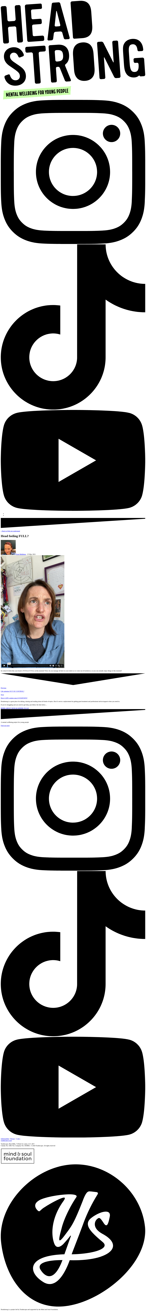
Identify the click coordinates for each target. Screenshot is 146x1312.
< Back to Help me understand (10, 531)
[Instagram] (73, 243)
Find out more (5, 725)
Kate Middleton (21, 554)
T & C (18, 1139)
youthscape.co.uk (6, 1140)
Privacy (12, 1139)
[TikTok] (73, 409)
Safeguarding (5, 1139)
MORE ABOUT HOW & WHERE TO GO (15, 708)
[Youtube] (73, 510)
